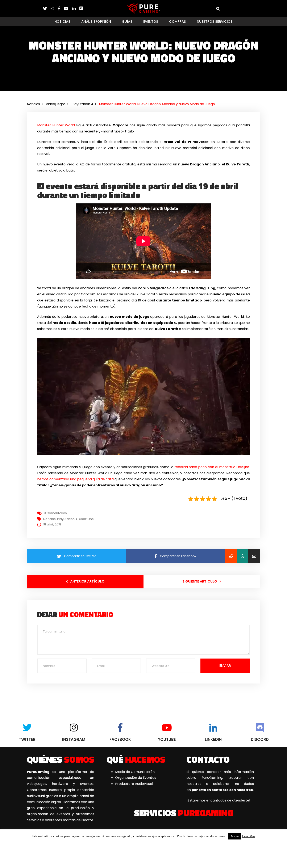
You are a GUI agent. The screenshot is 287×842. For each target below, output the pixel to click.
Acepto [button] (234, 836)
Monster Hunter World (56, 125)
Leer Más (248, 836)
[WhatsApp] (242, 556)
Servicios (183, 813)
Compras (177, 21)
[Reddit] (231, 556)
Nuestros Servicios (215, 21)
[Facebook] (61, 8)
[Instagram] (54, 8)
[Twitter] (47, 8)
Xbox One (86, 519)
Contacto (208, 759)
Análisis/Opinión (96, 21)
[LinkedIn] (75, 8)
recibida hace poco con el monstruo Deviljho (211, 467)
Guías (127, 21)
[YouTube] (68, 8)
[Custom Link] (81, 8)
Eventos (150, 21)
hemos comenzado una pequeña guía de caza (75, 479)
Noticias (62, 21)
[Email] (254, 556)
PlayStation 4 (67, 519)
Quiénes (60, 759)
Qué (136, 759)
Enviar (225, 665)
